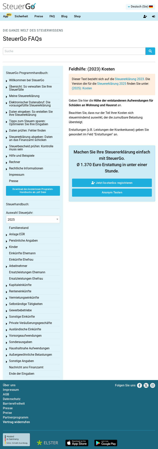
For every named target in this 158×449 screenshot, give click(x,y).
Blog (64, 16)
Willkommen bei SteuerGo (26, 80)
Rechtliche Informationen (26, 168)
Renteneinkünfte (20, 291)
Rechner (14, 162)
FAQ (52, 16)
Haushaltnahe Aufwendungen (29, 348)
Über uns (9, 385)
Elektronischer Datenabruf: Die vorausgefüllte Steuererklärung (30, 103)
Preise (38, 16)
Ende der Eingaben (21, 373)
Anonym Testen (112, 192)
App (5, 16)
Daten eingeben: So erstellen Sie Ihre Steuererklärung (31, 113)
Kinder (13, 247)
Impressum (16, 174)
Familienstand (19, 228)
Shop (77, 16)
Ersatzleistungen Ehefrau (26, 278)
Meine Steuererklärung (24, 96)
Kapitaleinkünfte (20, 285)
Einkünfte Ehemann (22, 253)
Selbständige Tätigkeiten (26, 304)
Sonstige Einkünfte (22, 316)
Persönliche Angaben (23, 240)
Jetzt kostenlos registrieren (113, 183)
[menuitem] (140, 7)
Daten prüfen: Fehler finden (27, 130)
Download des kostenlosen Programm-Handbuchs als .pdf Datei (33, 191)
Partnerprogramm (15, 417)
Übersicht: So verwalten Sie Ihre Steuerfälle (30, 88)
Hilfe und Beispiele (21, 155)
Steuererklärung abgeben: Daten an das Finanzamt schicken (31, 138)
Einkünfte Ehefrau (21, 259)
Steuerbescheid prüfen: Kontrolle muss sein (31, 147)
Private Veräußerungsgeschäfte (30, 323)
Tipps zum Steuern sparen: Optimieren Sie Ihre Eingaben (28, 122)
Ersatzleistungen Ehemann (27, 272)
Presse (13, 181)
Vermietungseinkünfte (24, 297)
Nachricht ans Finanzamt (26, 367)
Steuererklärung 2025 (111, 83)
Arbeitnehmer (18, 266)
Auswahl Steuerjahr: (19, 213)
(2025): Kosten (82, 88)
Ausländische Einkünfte (25, 329)
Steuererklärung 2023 (129, 79)
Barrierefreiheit (14, 403)
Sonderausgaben (20, 342)
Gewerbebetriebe (20, 310)
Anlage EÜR (17, 234)
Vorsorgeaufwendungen (25, 335)
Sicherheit (21, 16)
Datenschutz (11, 399)
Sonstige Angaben (21, 361)
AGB (6, 394)
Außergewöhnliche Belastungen (30, 354)
